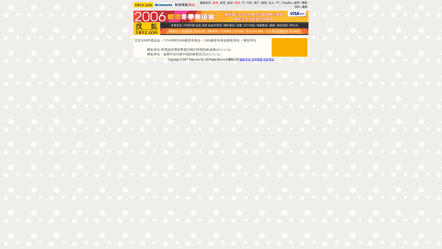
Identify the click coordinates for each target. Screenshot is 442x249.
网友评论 (249, 40)
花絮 (239, 25)
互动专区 (238, 31)
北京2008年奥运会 (147, 40)
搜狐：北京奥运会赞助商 (273, 31)
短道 (198, 25)
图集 (272, 25)
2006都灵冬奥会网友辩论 (222, 40)
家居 (264, 2)
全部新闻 (256, 59)
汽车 (249, 2)
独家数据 (262, 25)
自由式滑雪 (215, 25)
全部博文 (268, 59)
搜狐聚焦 (212, 31)
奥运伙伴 (251, 31)
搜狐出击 (174, 31)
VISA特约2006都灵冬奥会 (182, 40)
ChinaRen (287, 2)
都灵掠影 (282, 25)
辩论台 (294, 25)
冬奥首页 (176, 25)
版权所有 (245, 59)
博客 (304, 2)
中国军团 (189, 25)
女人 (271, 2)
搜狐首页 (205, 2)
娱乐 (230, 2)
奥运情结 (294, 31)
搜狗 (305, 7)
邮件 (297, 2)
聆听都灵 (187, 31)
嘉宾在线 (200, 31)
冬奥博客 (225, 31)
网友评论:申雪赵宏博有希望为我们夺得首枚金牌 (181, 49)
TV (278, 2)
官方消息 (249, 25)
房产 (256, 2)
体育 (223, 2)
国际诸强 (229, 25)
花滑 (204, 25)
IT (243, 2)
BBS (297, 7)
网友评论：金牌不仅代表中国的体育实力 (176, 54)
